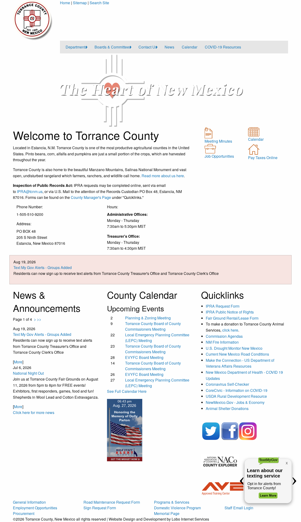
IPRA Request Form (223, 306)
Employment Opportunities (35, 507)
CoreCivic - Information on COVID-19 (236, 390)
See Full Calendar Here (127, 391)
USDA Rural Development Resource (236, 396)
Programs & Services (171, 502)
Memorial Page (166, 513)
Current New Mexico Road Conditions (237, 354)
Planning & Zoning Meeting (148, 318)
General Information (29, 502)
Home (65, 2)
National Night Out (28, 373)
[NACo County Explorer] (220, 461)
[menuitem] (76, 47)
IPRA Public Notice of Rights (230, 312)
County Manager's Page (91, 197)
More (18, 362)
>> (39, 319)
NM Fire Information (222, 342)
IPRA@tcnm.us (30, 191)
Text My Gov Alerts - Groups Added (42, 267)
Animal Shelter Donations (227, 408)
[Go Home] (33, 19)
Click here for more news (33, 412)
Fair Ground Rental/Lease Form (232, 318)
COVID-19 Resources (223, 47)
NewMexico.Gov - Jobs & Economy (235, 402)
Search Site (99, 2)
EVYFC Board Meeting (144, 357)
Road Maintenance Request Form (111, 502)
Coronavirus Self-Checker (227, 384)
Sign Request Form (99, 507)
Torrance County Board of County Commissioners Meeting (153, 326)
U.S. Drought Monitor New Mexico (234, 348)
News (169, 47)
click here (230, 330)
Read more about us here (163, 175)
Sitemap (80, 2)
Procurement (23, 513)
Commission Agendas (224, 336)
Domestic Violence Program (177, 507)
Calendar (189, 47)
